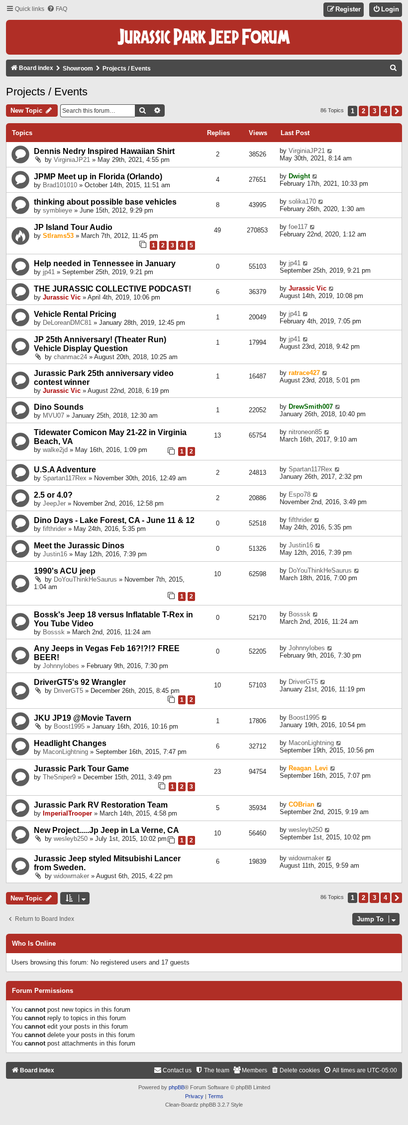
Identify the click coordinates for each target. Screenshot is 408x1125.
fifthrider (54, 528)
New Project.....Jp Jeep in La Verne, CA (106, 830)
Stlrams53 (58, 235)
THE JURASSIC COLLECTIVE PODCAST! (112, 289)
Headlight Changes (70, 743)
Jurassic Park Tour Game (81, 768)
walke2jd (55, 449)
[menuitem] (57, 9)
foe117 (298, 226)
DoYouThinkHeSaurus (85, 579)
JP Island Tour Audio (73, 227)
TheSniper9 (59, 777)
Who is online (34, 943)
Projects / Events (47, 91)
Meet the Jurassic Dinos (79, 545)
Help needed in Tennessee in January (105, 263)
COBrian (301, 804)
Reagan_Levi (308, 768)
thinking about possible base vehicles (105, 202)
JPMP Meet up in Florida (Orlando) (98, 176)
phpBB (177, 1087)
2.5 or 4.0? (53, 495)
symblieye (57, 210)
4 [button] (385, 111)
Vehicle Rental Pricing (75, 314)
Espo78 (299, 494)
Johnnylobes (61, 666)
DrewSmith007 (311, 406)
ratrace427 (304, 372)
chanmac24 (70, 357)
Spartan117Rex (65, 478)
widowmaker (71, 876)
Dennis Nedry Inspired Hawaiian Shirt (104, 151)
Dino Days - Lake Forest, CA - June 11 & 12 (114, 520)
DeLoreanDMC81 (67, 322)
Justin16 (55, 554)
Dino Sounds (59, 407)
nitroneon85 (305, 432)
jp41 (49, 272)
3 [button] (374, 111)
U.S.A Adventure (65, 469)
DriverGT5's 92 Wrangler (80, 682)
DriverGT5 (68, 690)
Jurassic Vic (62, 297)
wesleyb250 (71, 838)
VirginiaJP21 (72, 159)
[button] (397, 111)
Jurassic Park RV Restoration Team (101, 805)
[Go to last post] (330, 150)
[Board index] (204, 37)
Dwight (299, 176)
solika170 (302, 201)
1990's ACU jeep (65, 571)
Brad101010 (60, 185)
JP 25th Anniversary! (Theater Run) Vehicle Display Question (100, 344)
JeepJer (54, 503)
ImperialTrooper (67, 813)
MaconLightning (65, 751)
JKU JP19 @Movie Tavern (82, 718)
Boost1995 (69, 726)
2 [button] (363, 111)
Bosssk (54, 632)
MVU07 (53, 415)
